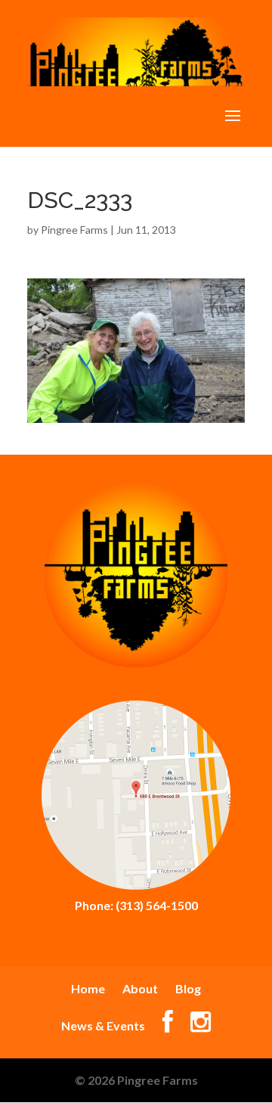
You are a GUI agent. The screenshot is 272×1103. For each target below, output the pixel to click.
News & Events (103, 1025)
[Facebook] (167, 1025)
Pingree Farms (74, 229)
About (140, 988)
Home (88, 988)
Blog (188, 988)
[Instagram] (200, 1025)
